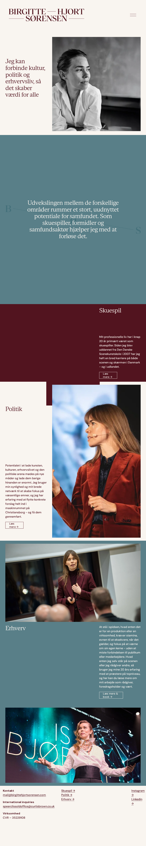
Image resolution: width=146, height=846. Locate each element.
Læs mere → (107, 375)
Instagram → (138, 793)
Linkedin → (136, 801)
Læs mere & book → (110, 695)
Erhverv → (67, 799)
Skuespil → (68, 791)
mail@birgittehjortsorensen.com (24, 795)
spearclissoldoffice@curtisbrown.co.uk (28, 806)
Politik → (66, 795)
